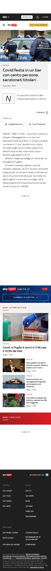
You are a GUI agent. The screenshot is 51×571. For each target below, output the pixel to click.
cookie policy (32, 533)
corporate (31, 545)
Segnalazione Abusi (37, 567)
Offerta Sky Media (11, 545)
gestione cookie (10, 533)
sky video (7, 501)
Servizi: (28, 485)
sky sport (7, 491)
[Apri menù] (4, 25)
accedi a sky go (37, 475)
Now (28, 501)
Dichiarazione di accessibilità (33, 538)
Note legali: (7, 527)
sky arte (7, 506)
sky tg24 (7, 496)
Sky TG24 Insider (38, 25)
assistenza (36, 558)
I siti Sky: (6, 485)
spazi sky (30, 511)
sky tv (28, 491)
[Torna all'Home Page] (12, 25)
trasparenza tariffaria (23, 558)
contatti (44, 558)
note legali (8, 538)
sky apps (30, 496)
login (45, 17)
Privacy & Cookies (18, 556)
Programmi (31, 516)
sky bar (29, 506)
